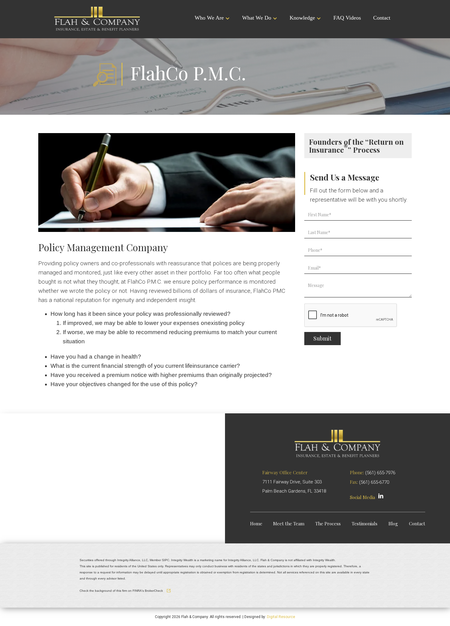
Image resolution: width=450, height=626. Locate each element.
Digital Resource (281, 617)
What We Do (256, 18)
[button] (212, 18)
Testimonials (364, 523)
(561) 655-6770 (374, 482)
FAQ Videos (347, 18)
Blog (393, 523)
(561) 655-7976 (380, 472)
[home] (97, 18)
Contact (381, 18)
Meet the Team (288, 523)
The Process (328, 523)
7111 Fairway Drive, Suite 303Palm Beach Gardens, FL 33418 (294, 482)
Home (256, 523)
